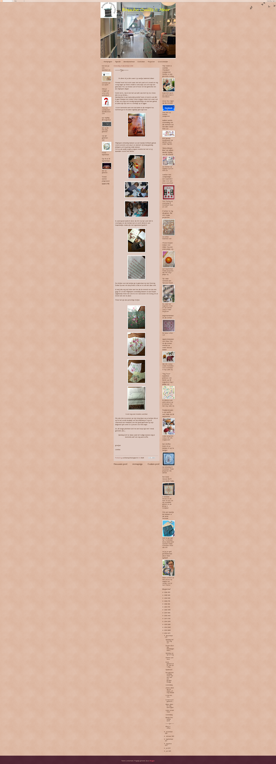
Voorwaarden (163, 62)
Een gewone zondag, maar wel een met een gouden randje (170, 677)
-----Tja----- (170, 724)
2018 (166, 616)
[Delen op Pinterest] (154, 458)
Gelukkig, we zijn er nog (170, 654)
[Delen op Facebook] (153, 458)
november (169, 732)
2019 (165, 613)
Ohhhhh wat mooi (169, 658)
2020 (166, 610)
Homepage (137, 464)
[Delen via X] (151, 458)
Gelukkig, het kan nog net (169, 641)
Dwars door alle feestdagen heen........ (170, 648)
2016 (165, 621)
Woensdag (169, 685)
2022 (166, 604)
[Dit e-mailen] (149, 458)
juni (167, 751)
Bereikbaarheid (129, 62)
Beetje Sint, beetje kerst (169, 719)
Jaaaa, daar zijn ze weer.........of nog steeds (170, 690)
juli (167, 748)
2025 (166, 595)
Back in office (168, 727)
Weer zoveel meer (170, 711)
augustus (169, 744)
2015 (165, 624)
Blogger (152, 761)
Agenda (118, 62)
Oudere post (153, 464)
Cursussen (141, 62)
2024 (166, 598)
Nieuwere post (120, 464)
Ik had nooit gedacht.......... (170, 700)
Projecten (151, 62)
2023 (166, 601)
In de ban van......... (169, 696)
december (169, 636)
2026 (166, 592)
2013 (165, 630)
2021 (165, 607)
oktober (169, 736)
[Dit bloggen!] (150, 458)
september (169, 739)
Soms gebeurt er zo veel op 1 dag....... (170, 664)
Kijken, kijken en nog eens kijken (170, 705)
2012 (165, 633)
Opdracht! (169, 670)
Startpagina (108, 62)
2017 (166, 619)
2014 (166, 627)
